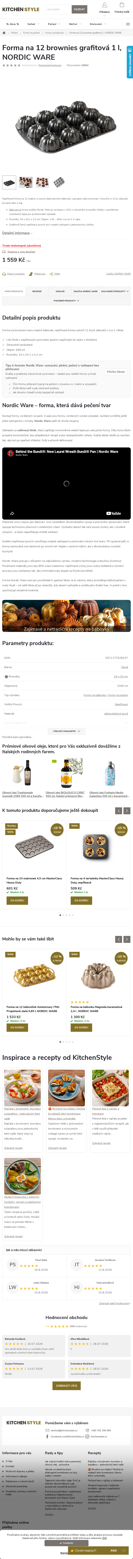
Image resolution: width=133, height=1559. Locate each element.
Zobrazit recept (13, 1148)
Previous (118, 810)
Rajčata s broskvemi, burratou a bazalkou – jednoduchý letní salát (22, 1114)
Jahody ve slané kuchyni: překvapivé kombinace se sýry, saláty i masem (61, 1472)
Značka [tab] (85, 291)
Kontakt (10, 1466)
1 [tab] (60, 915)
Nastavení (66, 1553)
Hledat (79, 9)
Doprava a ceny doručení (21, 251)
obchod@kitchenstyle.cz (64, 1430)
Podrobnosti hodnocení (49, 65)
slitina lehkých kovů (116, 714)
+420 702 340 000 (101, 1430)
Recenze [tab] (37, 291)
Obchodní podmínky (17, 1486)
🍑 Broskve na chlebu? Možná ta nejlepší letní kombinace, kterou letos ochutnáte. (66, 1114)
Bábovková (15, 209)
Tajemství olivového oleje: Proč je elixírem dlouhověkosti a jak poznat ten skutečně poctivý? (62, 1483)
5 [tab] (73, 915)
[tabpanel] (34, 865)
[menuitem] (12, 24)
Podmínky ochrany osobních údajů (21, 1493)
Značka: (118, 273)
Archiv (49, 1514)
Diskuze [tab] (60, 291)
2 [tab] (63, 915)
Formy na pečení (118, 695)
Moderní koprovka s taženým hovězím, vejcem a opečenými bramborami (22, 1202)
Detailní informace (16, 233)
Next (126, 810)
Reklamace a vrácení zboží (20, 1481)
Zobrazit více (66, 1386)
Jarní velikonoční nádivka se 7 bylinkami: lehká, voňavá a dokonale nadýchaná (103, 1499)
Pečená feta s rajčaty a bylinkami (105, 1480)
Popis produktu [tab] (14, 291)
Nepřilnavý (121, 704)
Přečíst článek (116, 372)
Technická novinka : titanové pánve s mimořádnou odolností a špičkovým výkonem (63, 1506)
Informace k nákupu (16, 1476)
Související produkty (113, 291)
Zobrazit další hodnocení (114, 1303)
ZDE (104, 1538)
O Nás (9, 1461)
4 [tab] (69, 915)
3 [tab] (66, 915)
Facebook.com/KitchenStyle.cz (67, 1436)
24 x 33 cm (121, 676)
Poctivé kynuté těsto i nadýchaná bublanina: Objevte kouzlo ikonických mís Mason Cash (63, 1494)
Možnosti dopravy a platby (20, 1471)
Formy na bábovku (95, 695)
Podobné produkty (65, 300)
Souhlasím (68, 1543)
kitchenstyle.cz (99, 1436)
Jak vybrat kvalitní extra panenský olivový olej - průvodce (63, 1463)
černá (124, 667)
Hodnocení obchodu (66, 1318)
